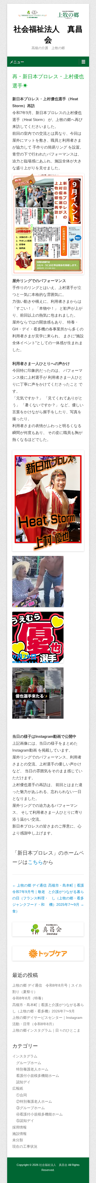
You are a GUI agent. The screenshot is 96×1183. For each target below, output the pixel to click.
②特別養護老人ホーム (34, 1101)
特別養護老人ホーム (32, 1069)
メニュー (17, 62)
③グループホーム (30, 1108)
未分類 (17, 1140)
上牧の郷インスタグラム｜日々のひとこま (46, 1030)
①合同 (21, 1095)
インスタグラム (24, 1056)
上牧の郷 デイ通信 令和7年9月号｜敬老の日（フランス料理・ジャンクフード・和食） (30, 898)
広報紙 (17, 1088)
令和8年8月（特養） (28, 998)
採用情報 (19, 1127)
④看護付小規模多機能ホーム (39, 1114)
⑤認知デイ (25, 1121)
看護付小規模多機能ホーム (37, 1076)
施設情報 (19, 1134)
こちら (35, 862)
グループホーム (28, 1063)
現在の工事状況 (24, 1146)
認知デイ (23, 1082)
